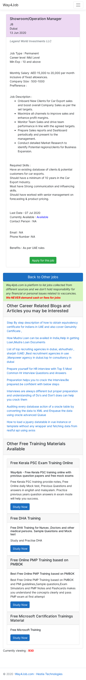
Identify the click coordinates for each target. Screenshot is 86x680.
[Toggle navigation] (78, 4)
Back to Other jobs (43, 277)
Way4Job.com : (25, 674)
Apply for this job (43, 260)
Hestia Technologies (49, 674)
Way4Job (10, 5)
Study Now (20, 507)
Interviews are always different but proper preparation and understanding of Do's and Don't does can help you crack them (42, 395)
